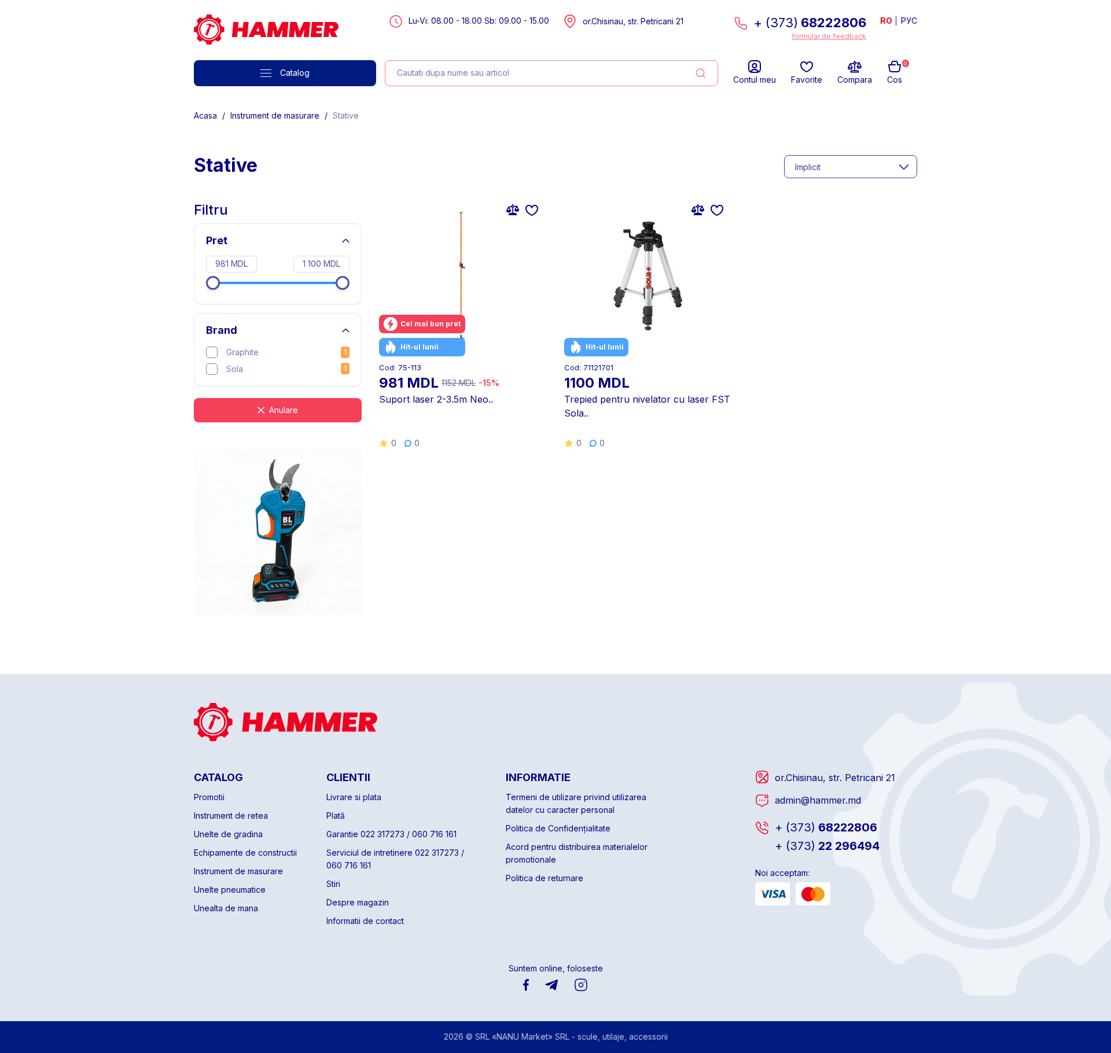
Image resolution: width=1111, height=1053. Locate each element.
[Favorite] (531, 209)
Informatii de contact (365, 921)
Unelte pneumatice (230, 889)
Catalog (295, 73)
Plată (335, 815)
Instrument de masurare (274, 115)
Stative (346, 115)
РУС (909, 20)
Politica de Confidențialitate (558, 828)
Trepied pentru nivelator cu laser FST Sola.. (647, 406)
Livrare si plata (353, 797)
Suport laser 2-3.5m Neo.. (436, 399)
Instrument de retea (231, 815)
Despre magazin (357, 902)
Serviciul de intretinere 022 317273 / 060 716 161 (395, 859)
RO (886, 20)
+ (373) (809, 22)
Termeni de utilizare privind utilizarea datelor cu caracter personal (576, 803)
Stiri (333, 884)
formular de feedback (829, 36)
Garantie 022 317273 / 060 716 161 (391, 834)
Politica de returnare (544, 878)
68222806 (826, 827)
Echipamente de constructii (245, 852)
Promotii (209, 797)
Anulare (283, 410)
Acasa (205, 115)
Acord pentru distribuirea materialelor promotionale (577, 853)
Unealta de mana (226, 908)
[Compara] (513, 209)
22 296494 (827, 846)
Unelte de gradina (228, 834)
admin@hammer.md (818, 800)
